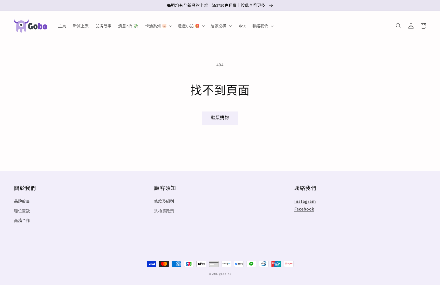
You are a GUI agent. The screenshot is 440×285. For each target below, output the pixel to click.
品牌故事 (22, 201)
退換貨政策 (164, 211)
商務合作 (22, 220)
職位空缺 (22, 211)
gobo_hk (225, 274)
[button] (398, 26)
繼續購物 (220, 117)
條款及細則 (164, 201)
